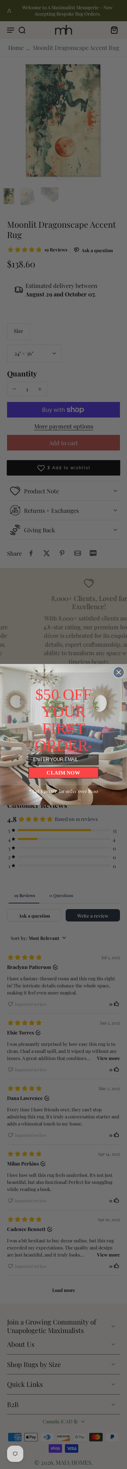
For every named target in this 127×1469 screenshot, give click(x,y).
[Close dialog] (118, 672)
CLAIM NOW (63, 773)
